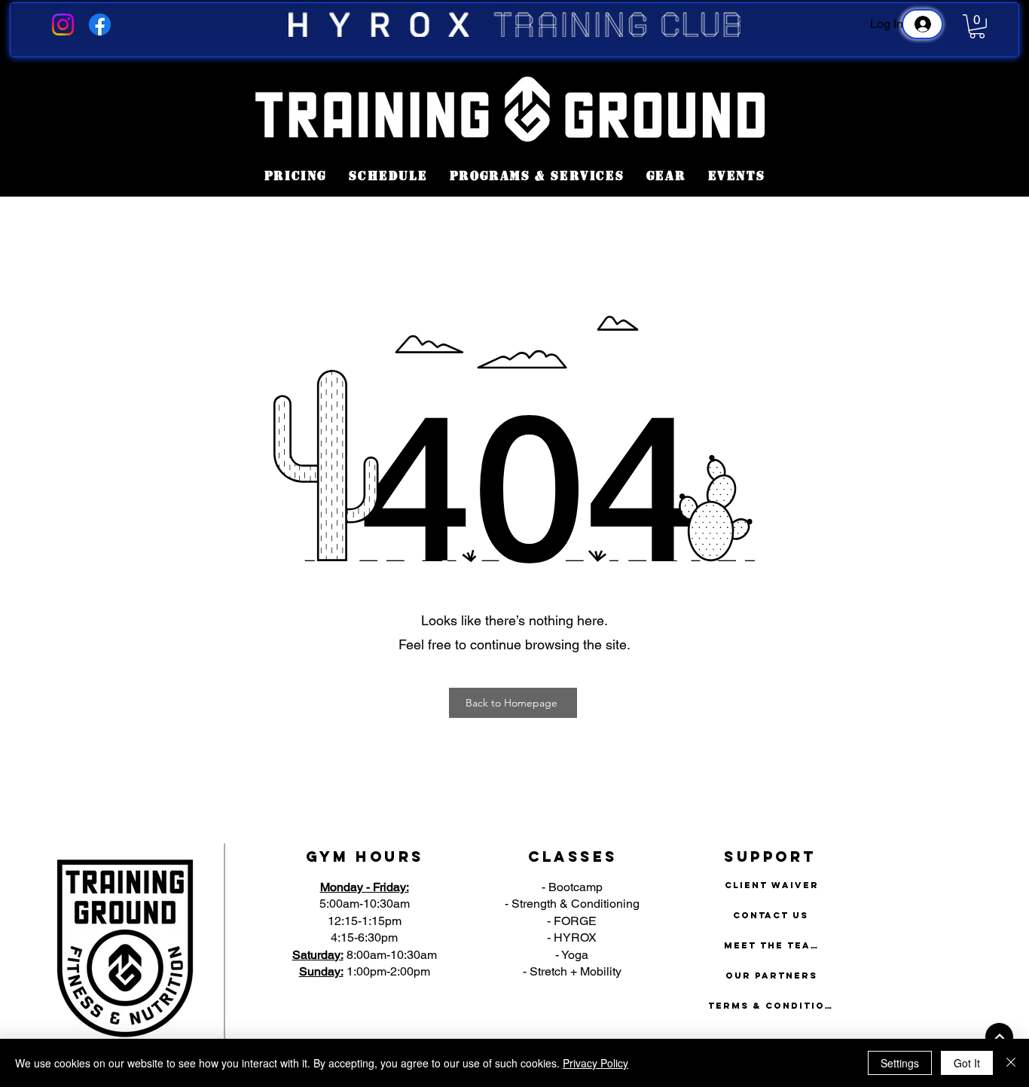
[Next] (999, 1037)
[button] (977, 26)
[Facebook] (100, 24)
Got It (967, 1062)
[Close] (1011, 1063)
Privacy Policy (595, 1062)
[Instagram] (63, 24)
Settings (900, 1062)
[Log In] (922, 24)
